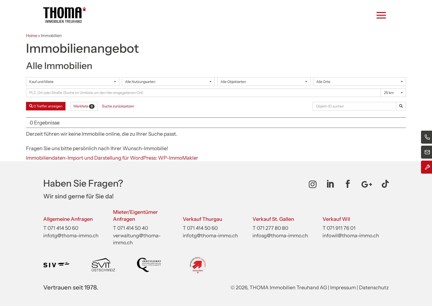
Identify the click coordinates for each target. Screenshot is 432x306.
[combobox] (72, 81)
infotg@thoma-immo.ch (70, 236)
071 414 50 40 (132, 228)
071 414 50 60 (63, 228)
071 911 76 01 (341, 228)
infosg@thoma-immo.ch (280, 236)
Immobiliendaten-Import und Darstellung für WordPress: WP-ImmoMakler (112, 158)
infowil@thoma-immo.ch (350, 236)
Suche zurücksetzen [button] (118, 106)
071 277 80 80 (272, 228)
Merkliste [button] (83, 106)
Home (31, 35)
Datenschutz (374, 288)
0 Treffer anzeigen (47, 106)
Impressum (343, 288)
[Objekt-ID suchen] (401, 106)
